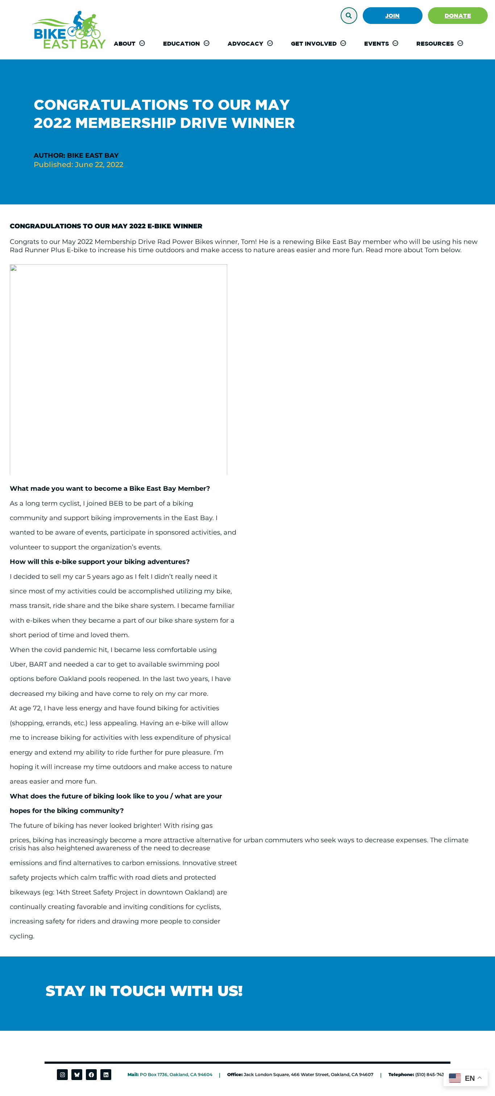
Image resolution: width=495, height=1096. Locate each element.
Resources (435, 43)
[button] (349, 15)
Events (376, 43)
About (125, 43)
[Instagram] (62, 1074)
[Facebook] (91, 1074)
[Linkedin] (105, 1074)
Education (181, 43)
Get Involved (314, 43)
